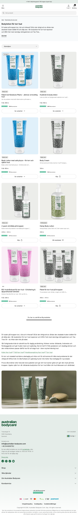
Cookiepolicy (38, 504)
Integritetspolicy (27, 504)
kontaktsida (25, 449)
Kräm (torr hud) (7, 352)
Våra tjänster (6, 473)
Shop (4, 468)
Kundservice (6, 483)
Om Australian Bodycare (11, 478)
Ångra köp (5, 457)
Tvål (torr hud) (19, 352)
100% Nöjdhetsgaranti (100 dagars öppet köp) (39, 1)
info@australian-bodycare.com (14, 444)
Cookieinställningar (50, 504)
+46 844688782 (8, 446)
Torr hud (49, 352)
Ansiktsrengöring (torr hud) (35, 352)
